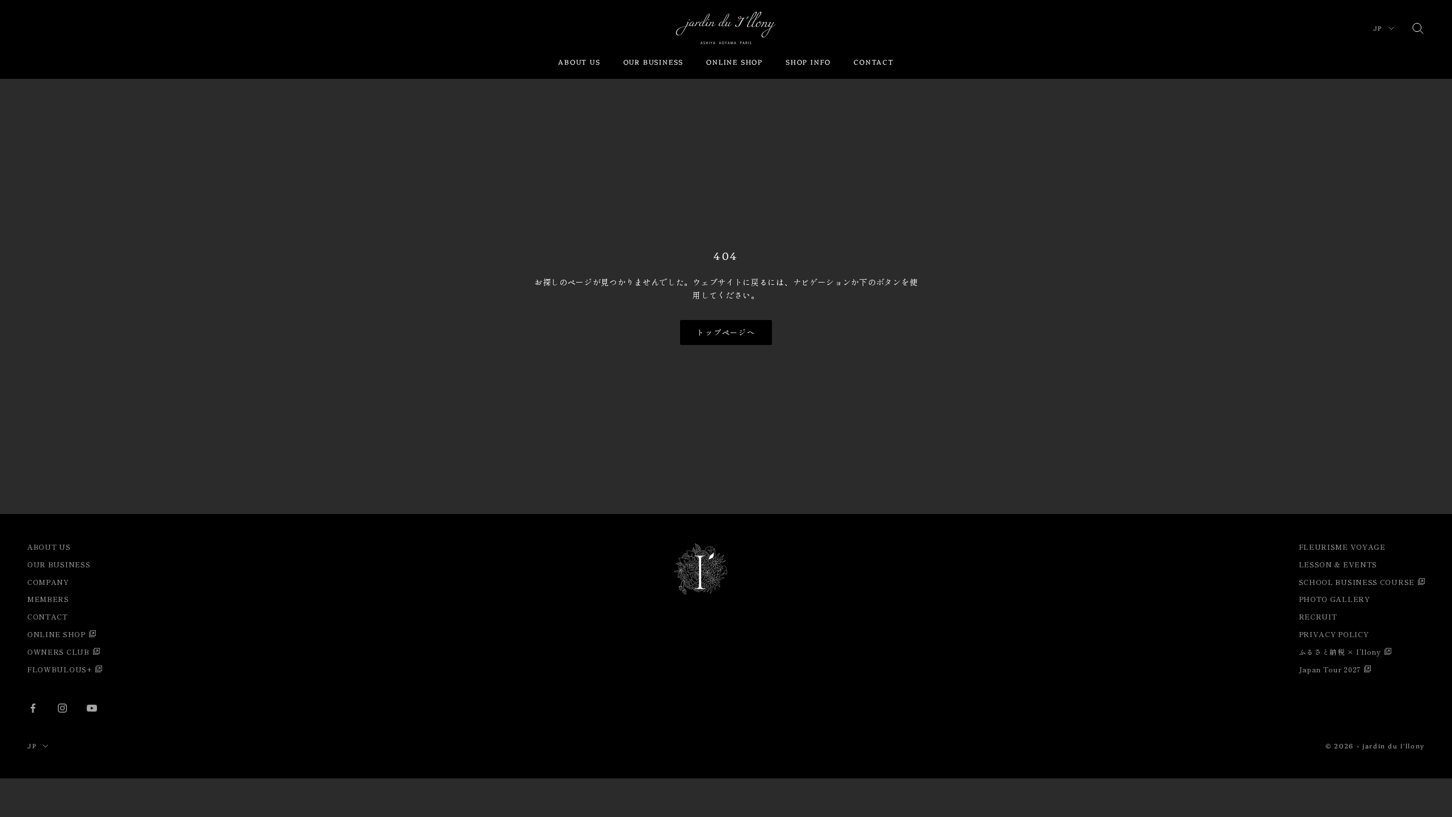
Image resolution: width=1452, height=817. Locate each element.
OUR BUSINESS (653, 61)
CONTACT (874, 61)
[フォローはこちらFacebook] (33, 708)
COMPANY (48, 581)
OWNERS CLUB (58, 651)
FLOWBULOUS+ (59, 669)
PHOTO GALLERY (1334, 598)
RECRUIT (1318, 616)
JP (1378, 28)
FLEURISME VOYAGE (1342, 546)
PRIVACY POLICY (1334, 634)
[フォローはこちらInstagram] (62, 708)
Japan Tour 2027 (1330, 669)
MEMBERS (48, 598)
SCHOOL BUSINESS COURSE (1357, 581)
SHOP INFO (808, 61)
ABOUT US (579, 61)
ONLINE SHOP (734, 61)
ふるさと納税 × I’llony (1340, 651)
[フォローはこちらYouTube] (92, 708)
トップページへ (726, 332)
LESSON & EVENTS (1338, 564)
